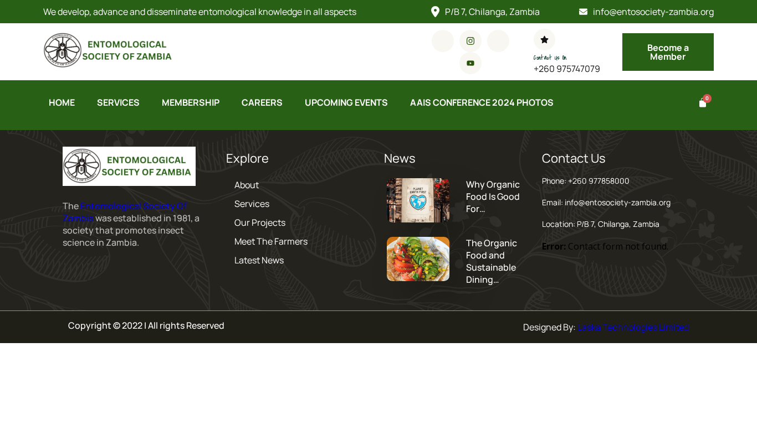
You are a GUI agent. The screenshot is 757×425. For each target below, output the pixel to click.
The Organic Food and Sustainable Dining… (491, 261)
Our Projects (259, 222)
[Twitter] (498, 41)
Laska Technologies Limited (633, 327)
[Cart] (700, 103)
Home (62, 102)
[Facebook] (443, 41)
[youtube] (470, 63)
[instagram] (470, 41)
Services (118, 102)
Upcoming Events (346, 102)
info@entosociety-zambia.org (653, 12)
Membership (190, 102)
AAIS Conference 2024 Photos (482, 102)
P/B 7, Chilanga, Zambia (492, 12)
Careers (262, 102)
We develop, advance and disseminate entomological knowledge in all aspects (199, 12)
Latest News (259, 260)
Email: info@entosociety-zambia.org (606, 202)
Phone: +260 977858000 (586, 180)
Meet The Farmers (271, 241)
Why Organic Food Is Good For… (493, 196)
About (246, 185)
